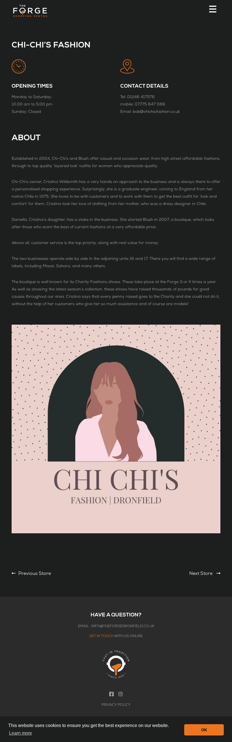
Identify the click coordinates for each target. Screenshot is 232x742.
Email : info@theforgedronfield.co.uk (116, 626)
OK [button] (204, 730)
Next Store (201, 573)
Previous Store (34, 573)
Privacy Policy (116, 705)
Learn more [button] (20, 733)
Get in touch (101, 636)
